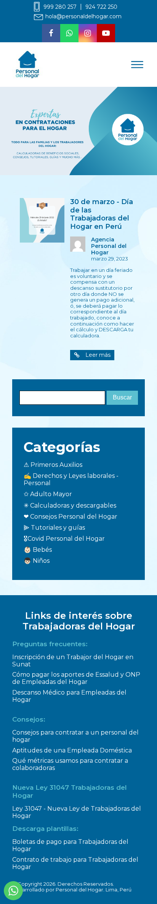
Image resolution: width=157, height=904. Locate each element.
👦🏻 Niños (37, 560)
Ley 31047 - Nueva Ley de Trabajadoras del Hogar (76, 812)
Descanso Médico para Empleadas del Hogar (69, 696)
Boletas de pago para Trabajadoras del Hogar (70, 845)
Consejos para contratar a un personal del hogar (75, 736)
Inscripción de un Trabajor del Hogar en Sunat (72, 660)
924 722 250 (101, 7)
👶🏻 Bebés (38, 549)
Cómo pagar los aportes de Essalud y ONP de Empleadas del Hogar (76, 678)
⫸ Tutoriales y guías (54, 527)
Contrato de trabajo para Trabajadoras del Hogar (75, 863)
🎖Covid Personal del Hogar (64, 538)
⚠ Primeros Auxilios (53, 464)
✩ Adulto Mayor (48, 494)
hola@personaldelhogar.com (83, 16)
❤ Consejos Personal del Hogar (70, 516)
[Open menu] (137, 64)
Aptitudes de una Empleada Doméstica (72, 750)
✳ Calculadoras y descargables (70, 505)
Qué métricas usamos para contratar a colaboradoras (70, 764)
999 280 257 (60, 7)
